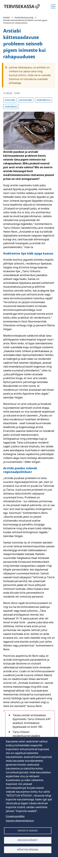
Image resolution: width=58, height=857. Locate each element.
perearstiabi (25, 99)
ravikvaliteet (11, 106)
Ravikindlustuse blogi (24, 17)
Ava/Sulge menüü (53, 6)
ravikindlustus (43, 99)
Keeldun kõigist (28, 840)
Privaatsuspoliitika (15, 816)
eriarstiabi (10, 99)
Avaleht (6, 17)
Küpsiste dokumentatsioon (20, 820)
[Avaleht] (22, 6)
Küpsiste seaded (28, 830)
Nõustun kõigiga (27, 849)
